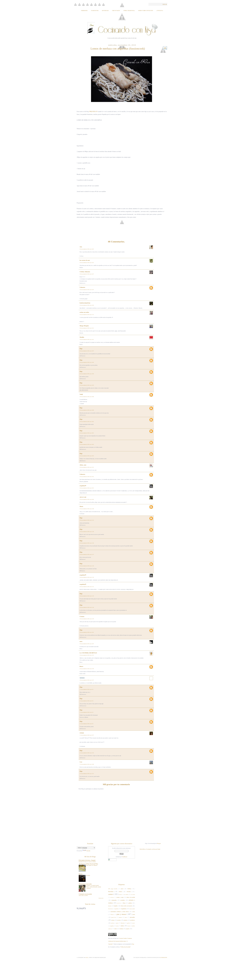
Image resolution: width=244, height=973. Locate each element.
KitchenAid (105, 10)
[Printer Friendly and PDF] (122, 225)
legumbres (116, 908)
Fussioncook (94, 10)
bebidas (130, 888)
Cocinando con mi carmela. (85, 894)
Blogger (159, 843)
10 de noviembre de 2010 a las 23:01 (87, 632)
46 (165, 48)
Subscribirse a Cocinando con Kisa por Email (150, 849)
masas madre (132, 908)
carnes (110, 894)
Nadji (81, 394)
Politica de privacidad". (126, 947)
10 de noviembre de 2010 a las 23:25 (87, 655)
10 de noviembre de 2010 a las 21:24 (87, 520)
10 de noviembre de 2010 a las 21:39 (87, 596)
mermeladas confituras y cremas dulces (120, 911)
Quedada (123, 923)
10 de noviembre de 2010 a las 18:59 (87, 373)
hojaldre (116, 906)
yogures (128, 928)
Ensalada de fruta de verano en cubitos (87, 861)
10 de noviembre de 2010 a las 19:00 (87, 396)
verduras (121, 928)
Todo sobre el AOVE (83, 895)
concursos (112, 897)
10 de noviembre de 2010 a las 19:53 (87, 488)
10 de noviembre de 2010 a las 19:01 (87, 421)
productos (132, 920)
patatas (120, 917)
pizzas (113, 920)
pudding (112, 923)
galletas (130, 903)
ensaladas (122, 900)
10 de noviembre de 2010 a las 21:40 (87, 607)
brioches (129, 891)
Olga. (87, 957)
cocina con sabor (84, 312)
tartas (122, 926)
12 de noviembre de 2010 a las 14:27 (87, 773)
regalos (133, 923)
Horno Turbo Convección (145, 10)
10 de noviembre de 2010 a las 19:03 (87, 455)
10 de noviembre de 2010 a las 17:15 (87, 314)
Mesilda (82, 337)
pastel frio (113, 917)
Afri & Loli (83, 497)
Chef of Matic (116, 10)
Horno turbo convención (126, 906)
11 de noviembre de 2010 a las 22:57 (87, 735)
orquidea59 (83, 486)
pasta (134, 914)
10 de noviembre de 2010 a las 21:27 (87, 554)
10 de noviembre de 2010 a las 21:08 (87, 508)
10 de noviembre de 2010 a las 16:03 (87, 249)
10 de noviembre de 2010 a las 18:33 (87, 339)
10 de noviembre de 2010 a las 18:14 (87, 328)
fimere (81, 666)
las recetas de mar (85, 260)
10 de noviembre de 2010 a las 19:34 (87, 467)
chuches (120, 894)
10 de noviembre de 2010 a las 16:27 (87, 274)
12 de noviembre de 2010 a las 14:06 (87, 764)
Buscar (165, 4)
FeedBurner (124, 856)
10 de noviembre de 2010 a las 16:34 (87, 289)
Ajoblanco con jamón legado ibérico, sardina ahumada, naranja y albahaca (93, 887)
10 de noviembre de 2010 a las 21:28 (87, 566)
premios (126, 920)
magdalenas (124, 908)
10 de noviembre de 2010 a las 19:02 (87, 444)
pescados (132, 917)
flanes (124, 903)
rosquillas (112, 926)
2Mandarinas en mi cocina (85, 884)
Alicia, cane (83, 465)
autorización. (163, 957)
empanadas (114, 900)
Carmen (82, 616)
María (81, 506)
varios (115, 928)
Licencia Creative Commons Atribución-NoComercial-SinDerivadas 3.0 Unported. (120, 941)
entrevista (119, 903)
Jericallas (88, 875)
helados (110, 906)
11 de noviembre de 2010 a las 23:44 (87, 752)
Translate (88, 850)
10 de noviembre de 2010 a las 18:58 (87, 362)
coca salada (133, 894)
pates (126, 917)
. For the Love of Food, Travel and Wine (88, 864)
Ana (81, 247)
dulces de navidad (131, 897)
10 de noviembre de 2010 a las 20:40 (87, 499)
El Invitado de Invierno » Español (87, 860)
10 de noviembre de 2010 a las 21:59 (87, 618)
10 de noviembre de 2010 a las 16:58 (87, 305)
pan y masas (122, 914)
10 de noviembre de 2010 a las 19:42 (87, 476)
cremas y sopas (120, 897)
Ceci (81, 762)
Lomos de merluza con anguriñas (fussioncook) (118, 48)
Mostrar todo (101, 898)
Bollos (121, 891)
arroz (122, 888)
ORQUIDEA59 (93, 111)
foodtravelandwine (85, 303)
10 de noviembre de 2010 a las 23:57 (87, 680)
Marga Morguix (84, 326)
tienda (129, 926)
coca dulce (126, 894)
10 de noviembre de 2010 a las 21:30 (87, 577)
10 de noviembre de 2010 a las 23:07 (87, 643)
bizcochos (111, 891)
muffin (133, 911)
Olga (81, 349)
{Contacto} (160, 10)
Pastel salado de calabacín (91, 865)
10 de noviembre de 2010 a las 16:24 (87, 262)
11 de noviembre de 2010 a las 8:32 (86, 689)
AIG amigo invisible (113, 888)
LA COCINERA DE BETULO (88, 653)
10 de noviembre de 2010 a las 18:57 (87, 351)
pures (117, 923)
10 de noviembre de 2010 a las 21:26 (87, 531)
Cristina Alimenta (85, 272)
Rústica (80, 874)
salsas (117, 926)
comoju (82, 733)
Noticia (112, 914)
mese (81, 641)
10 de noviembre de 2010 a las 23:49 (87, 668)
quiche (128, 923)
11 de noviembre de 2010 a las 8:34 (86, 712)
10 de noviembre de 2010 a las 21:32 (87, 586)
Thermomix (84, 10)
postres (119, 920)
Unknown (82, 287)
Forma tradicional (129, 10)
